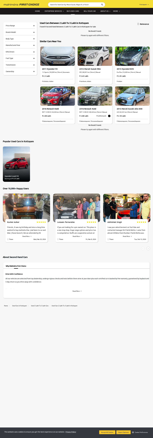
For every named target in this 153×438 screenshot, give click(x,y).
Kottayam (143, 4)
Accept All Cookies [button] (107, 432)
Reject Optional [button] (123, 432)
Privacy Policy (71, 432)
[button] (140, 432)
